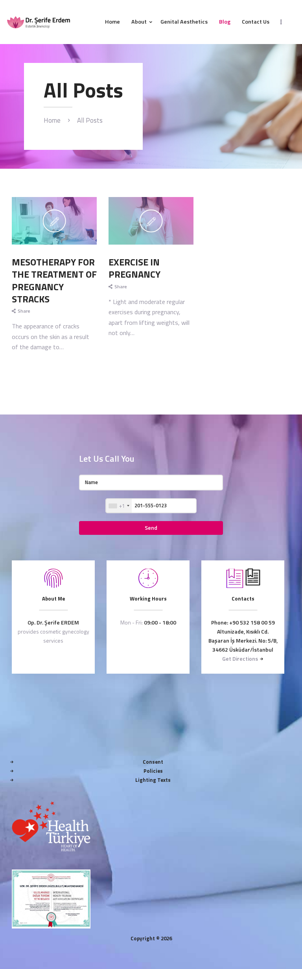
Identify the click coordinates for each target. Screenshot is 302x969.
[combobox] (119, 506)
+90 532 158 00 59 (252, 622)
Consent (153, 762)
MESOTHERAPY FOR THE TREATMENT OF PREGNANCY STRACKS (54, 280)
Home (52, 120)
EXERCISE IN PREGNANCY (134, 268)
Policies (153, 771)
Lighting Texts (153, 780)
